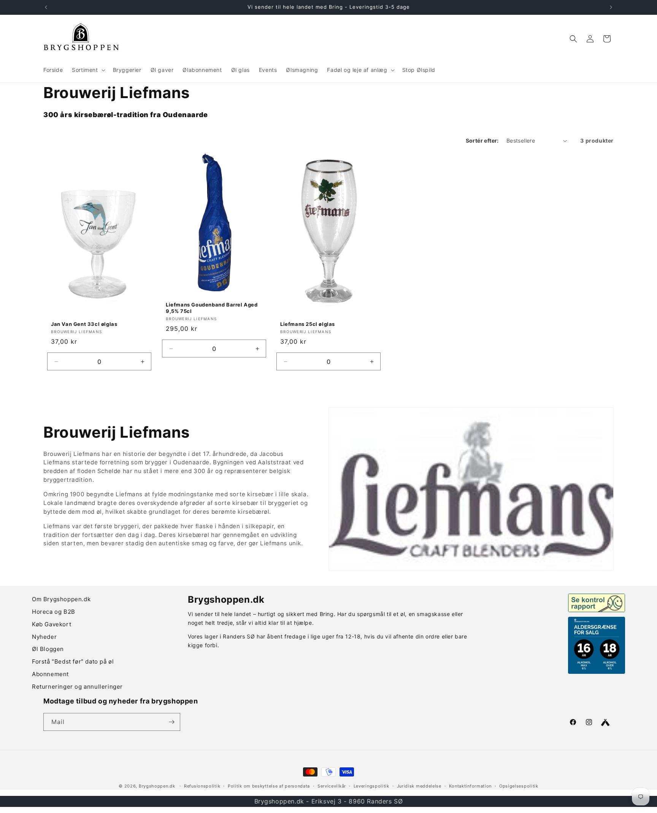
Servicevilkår (331, 786)
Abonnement (50, 674)
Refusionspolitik (202, 786)
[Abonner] (171, 722)
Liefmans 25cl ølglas (307, 324)
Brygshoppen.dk (157, 786)
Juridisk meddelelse (419, 786)
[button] (87, 70)
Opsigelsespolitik (518, 786)
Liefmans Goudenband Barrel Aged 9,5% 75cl (212, 308)
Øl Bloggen (48, 649)
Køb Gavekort (51, 624)
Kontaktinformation (470, 786)
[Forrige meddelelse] (46, 7)
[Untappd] (605, 722)
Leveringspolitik (371, 786)
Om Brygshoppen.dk (61, 599)
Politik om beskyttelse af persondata (269, 786)
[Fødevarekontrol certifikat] (596, 603)
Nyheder (44, 636)
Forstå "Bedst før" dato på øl (73, 661)
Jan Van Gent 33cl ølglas (84, 324)
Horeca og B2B (53, 611)
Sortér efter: (482, 140)
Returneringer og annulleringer (77, 686)
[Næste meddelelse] (611, 7)
